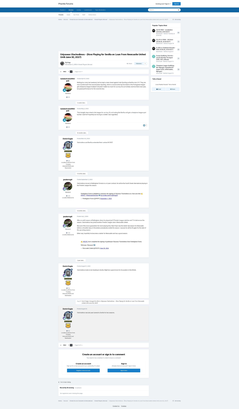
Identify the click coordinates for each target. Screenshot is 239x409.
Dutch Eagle (68, 139)
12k (69, 160)
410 (68, 97)
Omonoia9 (159, 61)
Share (130, 63)
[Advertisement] (92, 36)
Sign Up (176, 3)
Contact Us (116, 406)
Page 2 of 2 (78, 71)
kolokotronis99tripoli (67, 80)
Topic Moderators (100, 10)
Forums (61, 14)
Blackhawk (159, 33)
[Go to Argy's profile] (62, 63)
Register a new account (83, 370)
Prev (64, 71)
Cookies (123, 406)
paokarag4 (67, 180)
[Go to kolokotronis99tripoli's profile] (68, 87)
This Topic (171, 10)
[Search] (179, 9)
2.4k (68, 196)
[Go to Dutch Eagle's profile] (68, 145)
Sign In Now (124, 370)
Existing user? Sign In (163, 4)
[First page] (60, 71)
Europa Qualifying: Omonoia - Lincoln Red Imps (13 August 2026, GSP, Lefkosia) (165, 57)
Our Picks (76, 14)
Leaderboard (88, 10)
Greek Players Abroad (85, 64)
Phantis (62, 10)
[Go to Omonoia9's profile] (153, 56)
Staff (83, 14)
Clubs (68, 14)
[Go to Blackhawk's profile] (153, 30)
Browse (71, 10)
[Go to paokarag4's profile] (68, 186)
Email (159, 89)
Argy (68, 62)
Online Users (92, 14)
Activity (79, 10)
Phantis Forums (65, 4)
